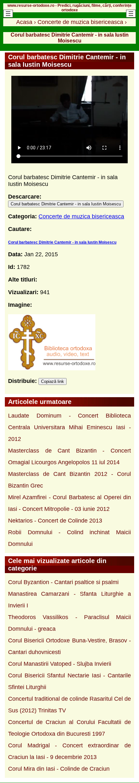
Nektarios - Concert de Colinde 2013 (55, 520)
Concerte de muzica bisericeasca (81, 216)
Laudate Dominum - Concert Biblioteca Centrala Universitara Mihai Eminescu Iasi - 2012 (69, 427)
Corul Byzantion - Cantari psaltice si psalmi (63, 582)
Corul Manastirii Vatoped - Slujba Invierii (59, 664)
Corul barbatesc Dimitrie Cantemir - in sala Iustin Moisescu (66, 204)
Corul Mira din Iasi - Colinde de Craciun (59, 769)
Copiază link (52, 381)
